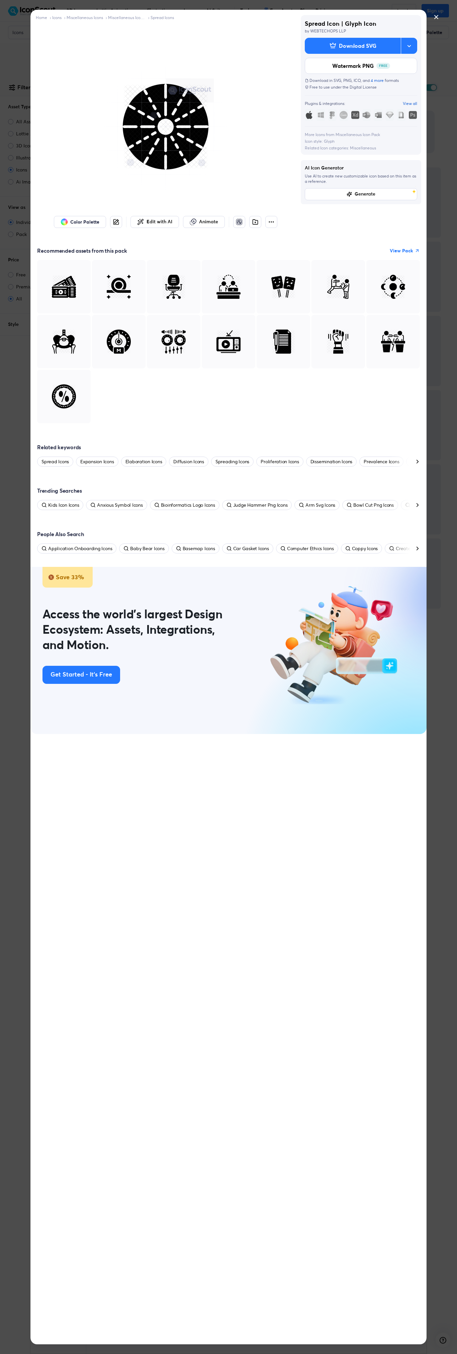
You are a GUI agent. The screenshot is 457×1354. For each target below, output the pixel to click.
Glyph (329, 141)
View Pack (401, 251)
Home (41, 17)
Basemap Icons (199, 548)
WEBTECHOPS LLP (328, 30)
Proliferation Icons (280, 462)
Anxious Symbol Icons (120, 505)
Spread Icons (162, 17)
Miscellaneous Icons (85, 17)
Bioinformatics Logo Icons (188, 505)
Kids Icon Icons (63, 505)
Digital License (363, 87)
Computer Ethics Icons (310, 548)
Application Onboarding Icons (80, 548)
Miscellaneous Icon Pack (127, 17)
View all (410, 103)
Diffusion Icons (188, 462)
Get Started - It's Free (81, 675)
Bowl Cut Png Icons (373, 505)
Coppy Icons (365, 548)
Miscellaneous (363, 147)
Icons (57, 17)
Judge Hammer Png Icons (260, 505)
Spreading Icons (232, 462)
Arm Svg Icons (320, 505)
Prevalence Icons (381, 462)
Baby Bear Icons (147, 548)
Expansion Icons (97, 462)
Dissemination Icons (331, 462)
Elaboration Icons (143, 462)
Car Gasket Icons (251, 548)
